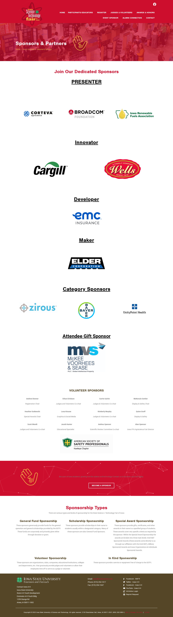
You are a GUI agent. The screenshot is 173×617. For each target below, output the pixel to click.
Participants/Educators (80, 12)
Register (101, 12)
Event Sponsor (110, 18)
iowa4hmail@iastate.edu (102, 579)
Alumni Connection (132, 18)
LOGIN (147, 612)
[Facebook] (155, 4)
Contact (150, 18)
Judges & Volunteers (121, 12)
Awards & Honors (146, 12)
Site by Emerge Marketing (133, 612)
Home (62, 12)
